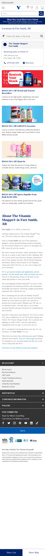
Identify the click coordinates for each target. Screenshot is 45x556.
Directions (30, 63)
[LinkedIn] (31, 435)
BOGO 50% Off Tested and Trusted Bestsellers (18, 91)
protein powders (8, 276)
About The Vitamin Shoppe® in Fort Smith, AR (20, 219)
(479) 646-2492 (13, 63)
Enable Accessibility (8, 2)
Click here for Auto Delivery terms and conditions (21, 359)
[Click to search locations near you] (3, 36)
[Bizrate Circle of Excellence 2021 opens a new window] (11, 452)
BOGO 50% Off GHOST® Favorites (18, 126)
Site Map (5, 462)
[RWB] (33, 453)
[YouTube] (25, 435)
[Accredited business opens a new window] (18, 453)
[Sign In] (38, 7)
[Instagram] (14, 435)
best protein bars (25, 276)
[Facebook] (3, 435)
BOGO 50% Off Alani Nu (13, 161)
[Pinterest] (20, 435)
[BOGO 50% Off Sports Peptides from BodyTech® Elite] (22, 182)
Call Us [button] (22, 443)
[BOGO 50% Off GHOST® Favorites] (22, 114)
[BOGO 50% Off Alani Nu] (22, 149)
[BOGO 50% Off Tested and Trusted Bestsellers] (22, 78)
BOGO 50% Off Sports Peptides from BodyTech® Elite (19, 195)
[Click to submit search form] (41, 36)
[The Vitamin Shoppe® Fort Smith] (22, 45)
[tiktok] (37, 435)
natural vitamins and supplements (23, 273)
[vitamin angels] (26, 453)
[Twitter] (9, 435)
